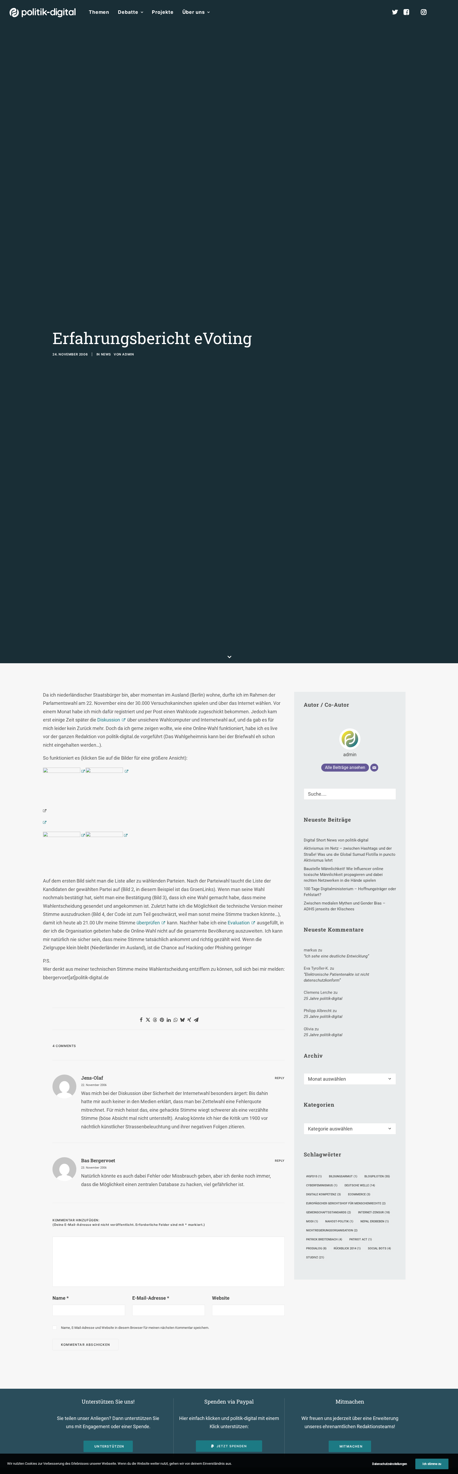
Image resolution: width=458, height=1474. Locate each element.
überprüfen (148, 922)
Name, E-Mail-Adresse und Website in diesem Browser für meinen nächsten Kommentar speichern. (135, 1328)
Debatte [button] (128, 12)
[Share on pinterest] (161, 1020)
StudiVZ (315, 1257)
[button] (446, 12)
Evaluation (239, 922)
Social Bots (379, 1248)
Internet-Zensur (374, 1212)
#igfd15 (314, 1176)
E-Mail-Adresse (150, 1298)
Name (60, 1298)
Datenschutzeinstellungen (389, 1464)
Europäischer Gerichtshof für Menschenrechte (346, 1203)
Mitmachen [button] (351, 1446)
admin (128, 354)
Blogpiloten (377, 1176)
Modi (312, 1221)
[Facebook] (409, 12)
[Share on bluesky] (182, 1020)
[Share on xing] (189, 1020)
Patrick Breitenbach (324, 1239)
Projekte (162, 12)
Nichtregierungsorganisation (332, 1230)
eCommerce (359, 1194)
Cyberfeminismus (321, 1185)
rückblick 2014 (347, 1248)
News (106, 354)
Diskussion (108, 720)
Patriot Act (360, 1239)
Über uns (193, 12)
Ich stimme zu (431, 1464)
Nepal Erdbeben (374, 1221)
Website (221, 1298)
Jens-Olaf (92, 1078)
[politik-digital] (43, 12)
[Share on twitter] (148, 1020)
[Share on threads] (155, 1020)
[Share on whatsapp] (175, 1020)
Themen (99, 12)
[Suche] (350, 794)
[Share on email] (196, 1020)
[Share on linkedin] (168, 1020)
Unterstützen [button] (109, 1446)
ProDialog (316, 1248)
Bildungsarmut (343, 1176)
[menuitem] (99, 12)
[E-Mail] (374, 768)
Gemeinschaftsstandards (328, 1212)
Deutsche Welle (360, 1185)
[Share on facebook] (141, 1020)
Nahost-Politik (339, 1221)
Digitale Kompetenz (323, 1194)
